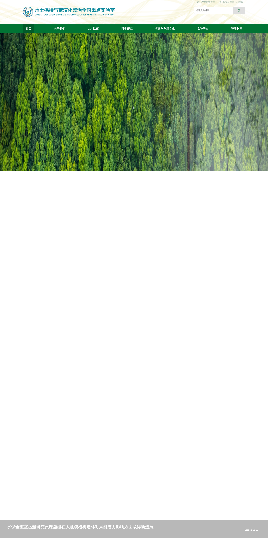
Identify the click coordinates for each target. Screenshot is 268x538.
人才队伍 (93, 28)
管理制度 (236, 28)
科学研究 (127, 28)
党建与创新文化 (165, 28)
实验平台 (202, 28)
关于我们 (59, 28)
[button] (246, 530)
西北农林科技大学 (206, 2)
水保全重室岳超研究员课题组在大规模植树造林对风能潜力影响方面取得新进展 (80, 526)
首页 (28, 28)
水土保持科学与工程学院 (231, 2)
